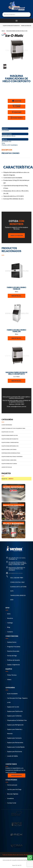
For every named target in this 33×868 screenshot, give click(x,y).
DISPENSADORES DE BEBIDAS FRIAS (11, 453)
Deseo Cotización (17, 235)
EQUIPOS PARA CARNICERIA (9, 460)
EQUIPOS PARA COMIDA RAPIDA (10, 442)
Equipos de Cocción (13, 707)
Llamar (17, 106)
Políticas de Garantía (13, 660)
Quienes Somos (11, 642)
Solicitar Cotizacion (16, 101)
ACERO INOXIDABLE (7, 424)
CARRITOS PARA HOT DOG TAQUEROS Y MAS (13, 428)
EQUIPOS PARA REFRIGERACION (10, 446)
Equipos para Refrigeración (15, 725)
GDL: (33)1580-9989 (16, 577)
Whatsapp (17, 112)
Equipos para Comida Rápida (15, 747)
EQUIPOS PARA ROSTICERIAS (9, 463)
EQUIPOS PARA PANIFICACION (10, 435)
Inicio (8, 614)
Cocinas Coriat (11, 803)
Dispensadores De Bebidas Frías (17, 720)
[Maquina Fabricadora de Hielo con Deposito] (17, 50)
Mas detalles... (16, 296)
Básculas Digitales (12, 794)
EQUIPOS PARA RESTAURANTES (10, 439)
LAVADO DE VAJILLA (7, 467)
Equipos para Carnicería (14, 738)
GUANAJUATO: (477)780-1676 (18, 589)
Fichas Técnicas (12, 675)
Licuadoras (10, 798)
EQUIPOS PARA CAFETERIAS (9, 449)
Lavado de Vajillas (12, 756)
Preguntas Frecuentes (13, 646)
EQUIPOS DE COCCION (7, 432)
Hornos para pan (12, 785)
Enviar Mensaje (16, 775)
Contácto (10, 631)
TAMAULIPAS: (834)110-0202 (18, 597)
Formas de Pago (12, 655)
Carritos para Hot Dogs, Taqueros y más (17, 700)
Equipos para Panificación (15, 711)
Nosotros (10, 618)
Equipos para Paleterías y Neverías (14, 731)
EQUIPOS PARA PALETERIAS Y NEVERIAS (12, 456)
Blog (8, 627)
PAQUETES (7, 478)
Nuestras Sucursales (13, 651)
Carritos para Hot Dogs (14, 789)
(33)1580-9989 (19, 404)
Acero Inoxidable (12, 693)
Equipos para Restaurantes (15, 742)
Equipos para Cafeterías (14, 716)
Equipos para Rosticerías (14, 751)
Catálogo (10, 623)
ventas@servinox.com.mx (18, 406)
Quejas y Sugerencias (13, 664)
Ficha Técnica (18, 118)
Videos (9, 679)
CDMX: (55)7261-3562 (17, 582)
